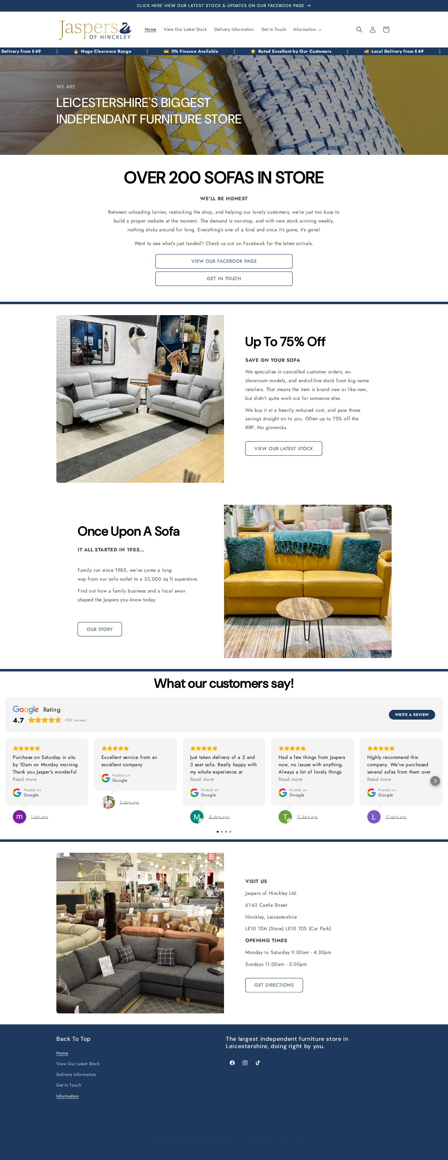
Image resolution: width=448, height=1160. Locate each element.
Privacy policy (268, 1151)
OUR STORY (100, 629)
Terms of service (299, 1151)
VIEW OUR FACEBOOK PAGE (224, 261)
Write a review (412, 714)
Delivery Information (76, 1075)
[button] (307, 29)
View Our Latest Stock (78, 1064)
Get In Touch (68, 1085)
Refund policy (240, 1151)
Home (62, 1053)
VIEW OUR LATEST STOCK (283, 448)
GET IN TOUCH (224, 279)
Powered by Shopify (206, 1152)
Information (67, 1096)
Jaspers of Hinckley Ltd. (170, 1152)
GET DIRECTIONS (274, 985)
